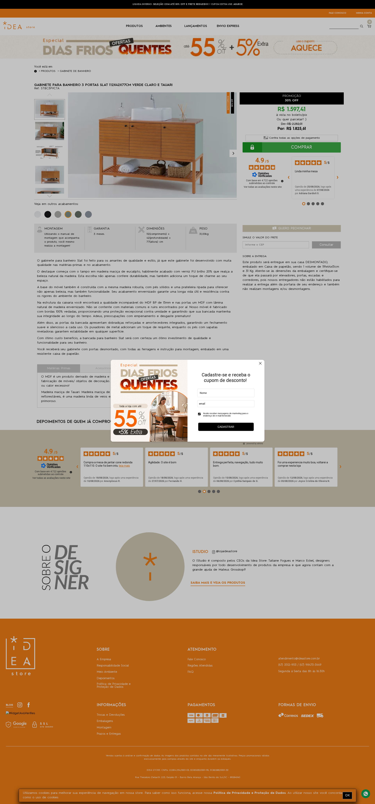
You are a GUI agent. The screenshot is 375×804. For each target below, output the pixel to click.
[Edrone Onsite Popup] (187, 402)
